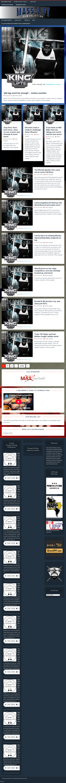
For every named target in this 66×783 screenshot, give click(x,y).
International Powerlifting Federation (52, 531)
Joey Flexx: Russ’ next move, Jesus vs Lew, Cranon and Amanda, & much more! (11, 132)
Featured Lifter (6, 1)
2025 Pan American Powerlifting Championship (15, 23)
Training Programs (7, 4)
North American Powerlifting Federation (53, 519)
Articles (33, 1)
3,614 (22, 366)
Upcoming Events (6, 20)
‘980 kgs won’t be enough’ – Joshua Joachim (24, 93)
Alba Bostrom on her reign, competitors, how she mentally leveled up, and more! (47, 270)
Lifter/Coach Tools (20, 1)
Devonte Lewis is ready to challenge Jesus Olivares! (33, 130)
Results (27, 20)
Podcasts (18, 20)
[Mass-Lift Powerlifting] (33, 17)
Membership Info (21, 4)
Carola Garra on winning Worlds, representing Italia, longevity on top (47, 238)
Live (33, 20)
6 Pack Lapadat (18, 95)
